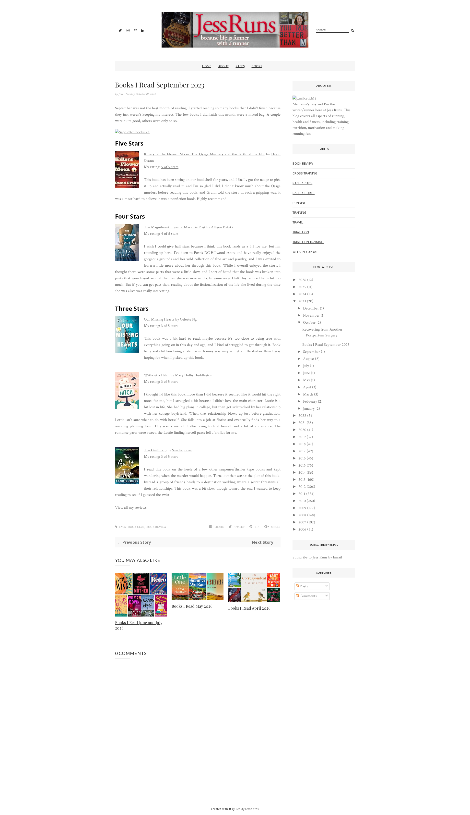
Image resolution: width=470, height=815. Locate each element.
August (308, 358)
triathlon (301, 232)
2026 (302, 280)
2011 (301, 493)
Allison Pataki (222, 227)
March (308, 394)
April (307, 387)
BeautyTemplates (246, 809)
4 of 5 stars (169, 233)
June (306, 373)
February (310, 401)
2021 (302, 422)
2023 (302, 301)
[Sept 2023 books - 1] (132, 132)
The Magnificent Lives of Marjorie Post (174, 227)
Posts (303, 586)
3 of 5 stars (169, 325)
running (299, 202)
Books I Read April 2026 (249, 608)
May (306, 380)
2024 (302, 294)
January (309, 408)
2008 (302, 515)
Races (240, 66)
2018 (302, 444)
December (311, 308)
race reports (304, 193)
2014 (302, 472)
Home (206, 66)
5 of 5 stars (169, 167)
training (299, 212)
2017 (302, 451)
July (306, 366)
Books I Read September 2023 (325, 344)
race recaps (302, 183)
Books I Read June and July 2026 (138, 625)
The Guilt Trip (155, 450)
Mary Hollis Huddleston (193, 375)
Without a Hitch (156, 375)
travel (298, 222)
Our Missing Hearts (159, 319)
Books (257, 66)
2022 (302, 415)
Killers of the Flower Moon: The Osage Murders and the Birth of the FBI (204, 154)
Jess (120, 94)
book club (136, 527)
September (311, 351)
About (223, 66)
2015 (302, 465)
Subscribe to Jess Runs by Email (317, 557)
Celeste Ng (188, 319)
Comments (308, 596)
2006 (302, 529)
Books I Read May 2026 (192, 606)
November (311, 315)
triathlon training (308, 242)
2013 (302, 479)
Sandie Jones (182, 450)
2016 (302, 458)
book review (156, 527)
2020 (302, 429)
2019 (302, 437)
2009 (302, 508)
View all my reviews (131, 507)
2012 (302, 486)
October (309, 322)
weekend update (306, 251)
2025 (302, 287)
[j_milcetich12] (305, 98)
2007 (302, 522)
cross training (305, 173)
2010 (302, 501)
